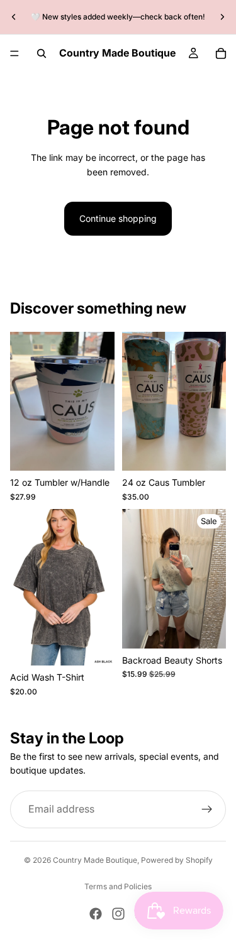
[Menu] (14, 53)
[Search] (41, 53)
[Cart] (221, 53)
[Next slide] (222, 17)
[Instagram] (118, 913)
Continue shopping (118, 218)
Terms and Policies (118, 886)
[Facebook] (95, 913)
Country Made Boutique (95, 860)
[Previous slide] (14, 17)
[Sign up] (207, 809)
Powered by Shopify (177, 860)
